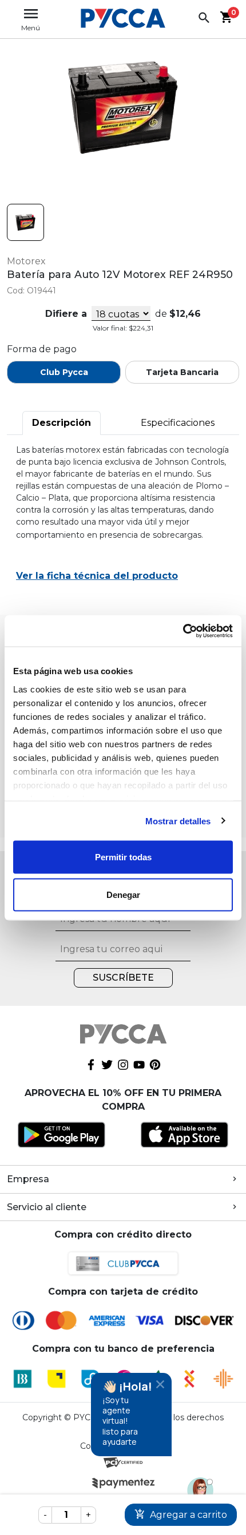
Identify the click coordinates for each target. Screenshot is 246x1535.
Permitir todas (123, 857)
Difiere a (66, 313)
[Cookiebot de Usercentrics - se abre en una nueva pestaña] (183, 630)
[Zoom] (25, 222)
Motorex (26, 261)
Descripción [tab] (61, 422)
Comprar (181, 1515)
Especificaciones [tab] (178, 422)
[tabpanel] (123, 520)
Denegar (123, 894)
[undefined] (123, 108)
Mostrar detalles (178, 820)
